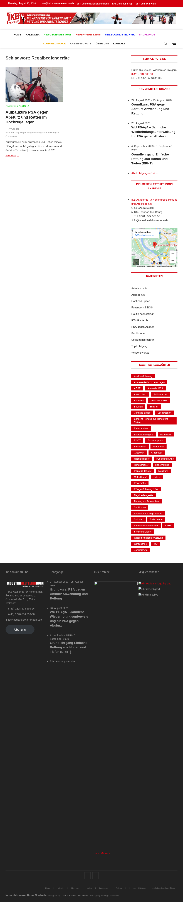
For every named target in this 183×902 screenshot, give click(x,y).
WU (155, 543)
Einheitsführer (141, 428)
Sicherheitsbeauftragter (146, 525)
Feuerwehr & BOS (88, 34)
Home (17, 34)
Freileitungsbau (155, 440)
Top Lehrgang (139, 346)
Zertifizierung (140, 549)
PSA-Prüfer (140, 483)
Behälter (154, 406)
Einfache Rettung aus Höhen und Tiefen (151, 420)
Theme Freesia (68, 895)
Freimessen (140, 446)
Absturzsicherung (143, 376)
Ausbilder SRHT (159, 400)
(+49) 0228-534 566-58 (21, 614)
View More (18, 156)
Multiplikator (140, 477)
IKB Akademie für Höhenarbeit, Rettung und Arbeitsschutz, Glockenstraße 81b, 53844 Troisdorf (24, 597)
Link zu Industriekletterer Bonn (93, 3)
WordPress (83, 895)
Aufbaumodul (160, 394)
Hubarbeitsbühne (165, 458)
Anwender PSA (155, 388)
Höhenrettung (162, 464)
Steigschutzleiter (142, 531)
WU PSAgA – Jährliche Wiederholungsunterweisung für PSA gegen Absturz (153, 132)
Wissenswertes (140, 352)
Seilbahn (138, 519)
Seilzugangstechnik (120, 34)
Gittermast (156, 452)
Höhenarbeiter (141, 464)
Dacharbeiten (164, 412)
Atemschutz (138, 294)
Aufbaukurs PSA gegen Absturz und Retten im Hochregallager (27, 117)
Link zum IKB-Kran (146, 3)
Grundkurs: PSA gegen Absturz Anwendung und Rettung (150, 109)
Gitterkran (139, 452)
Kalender (33, 34)
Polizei (157, 477)
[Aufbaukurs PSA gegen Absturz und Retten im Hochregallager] (34, 84)
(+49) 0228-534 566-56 (21, 608)
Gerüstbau (158, 446)
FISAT (137, 440)
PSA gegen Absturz (57, 34)
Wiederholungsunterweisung (148, 537)
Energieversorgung (143, 434)
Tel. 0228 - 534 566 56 (146, 216)
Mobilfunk (163, 470)
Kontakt (119, 43)
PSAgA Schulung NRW (146, 489)
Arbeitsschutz (81, 43)
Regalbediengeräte (37, 132)
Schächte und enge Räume (148, 513)
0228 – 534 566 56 (142, 74)
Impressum (104, 888)
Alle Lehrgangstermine (144, 173)
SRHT (168, 525)
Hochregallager (18, 132)
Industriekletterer (142, 470)
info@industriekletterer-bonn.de (57, 3)
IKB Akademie (139, 320)
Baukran (138, 406)
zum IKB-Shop (139, 888)
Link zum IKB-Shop (122, 3)
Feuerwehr (165, 434)
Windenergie (140, 543)
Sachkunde (147, 34)
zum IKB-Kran (102, 853)
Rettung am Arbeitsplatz (146, 501)
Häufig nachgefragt (142, 314)
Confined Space (54, 43)
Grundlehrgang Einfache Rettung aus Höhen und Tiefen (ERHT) (150, 159)
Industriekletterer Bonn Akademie (26, 895)
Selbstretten (156, 519)
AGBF (137, 388)
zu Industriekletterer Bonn (163, 887)
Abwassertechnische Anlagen (149, 382)
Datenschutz (121, 888)
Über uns (102, 43)
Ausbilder (139, 400)
